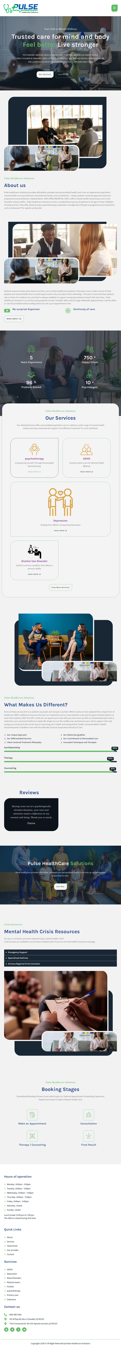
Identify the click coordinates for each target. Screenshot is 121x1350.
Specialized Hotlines (18, 958)
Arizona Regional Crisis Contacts (24, 964)
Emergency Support (17, 952)
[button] (60, 952)
